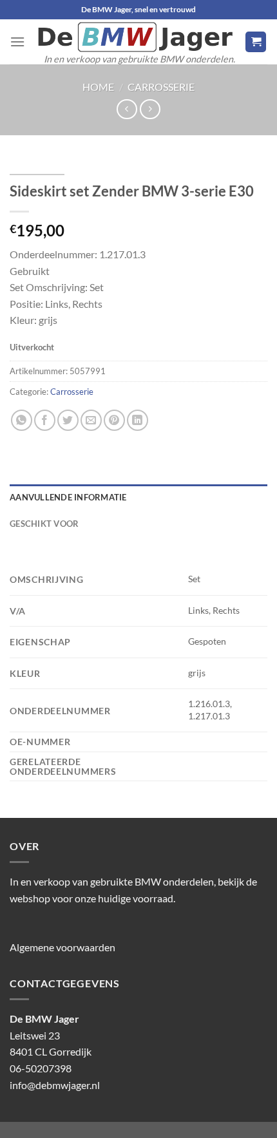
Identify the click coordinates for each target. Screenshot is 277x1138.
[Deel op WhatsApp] (21, 420)
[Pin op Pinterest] (114, 420)
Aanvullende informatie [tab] (68, 497)
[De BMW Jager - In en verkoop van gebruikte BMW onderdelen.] (135, 37)
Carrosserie (161, 87)
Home (98, 87)
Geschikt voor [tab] (44, 523)
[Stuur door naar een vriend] (91, 420)
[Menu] (17, 41)
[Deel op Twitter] (68, 420)
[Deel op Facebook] (44, 420)
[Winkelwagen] (255, 42)
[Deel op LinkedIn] (137, 420)
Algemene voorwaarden (62, 947)
